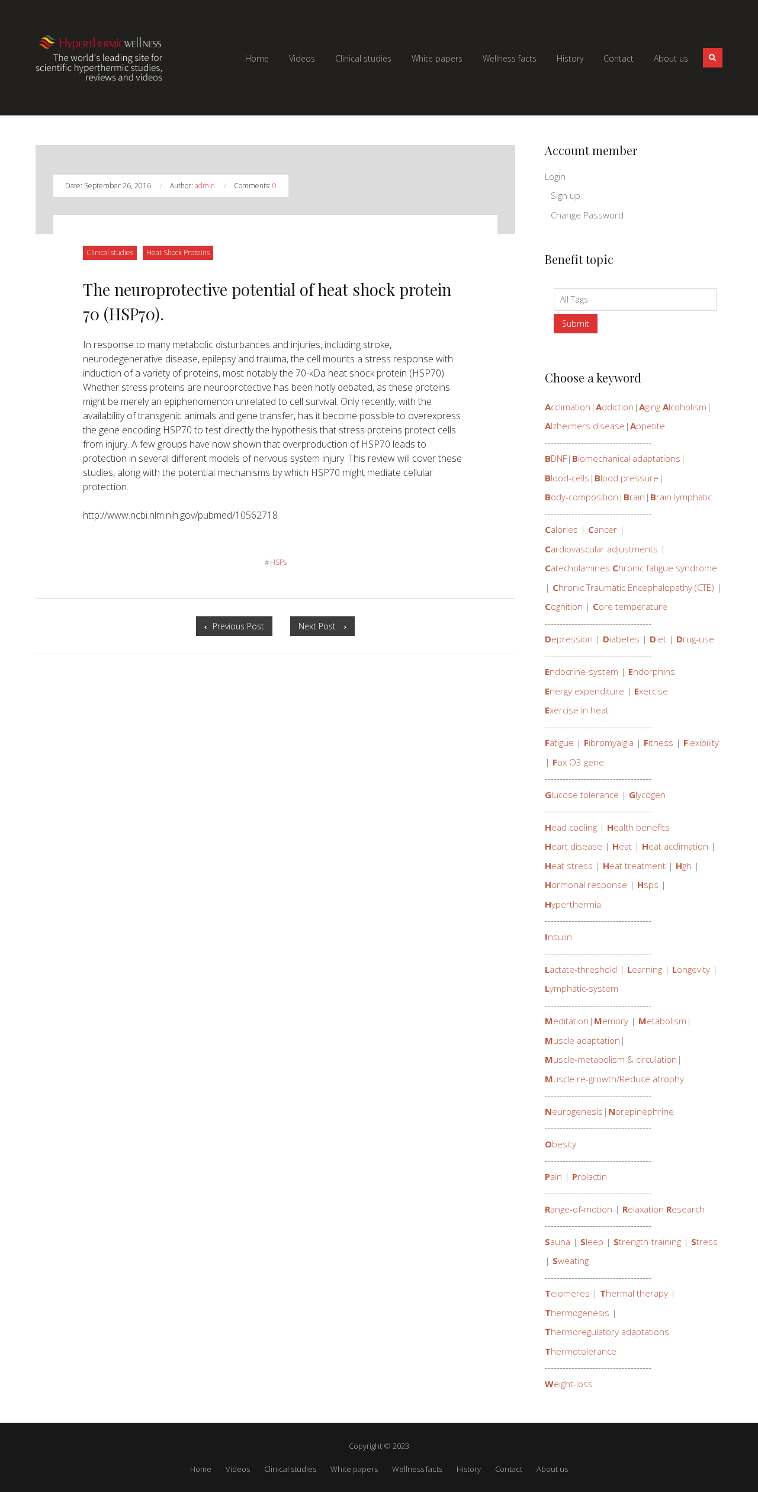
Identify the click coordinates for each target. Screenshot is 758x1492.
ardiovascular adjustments (601, 549)
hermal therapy (634, 1293)
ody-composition (581, 497)
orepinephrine (641, 1111)
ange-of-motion (578, 1209)
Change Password (587, 215)
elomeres (567, 1293)
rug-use (695, 639)
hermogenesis (577, 1313)
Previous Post (242, 628)
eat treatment (634, 866)
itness (658, 742)
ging (649, 407)
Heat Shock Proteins (178, 252)
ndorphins (651, 671)
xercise (651, 691)
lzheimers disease (585, 426)
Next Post (326, 628)
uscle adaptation (582, 1040)
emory (611, 1021)
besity (560, 1144)
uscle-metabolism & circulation (611, 1059)
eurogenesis (574, 1111)
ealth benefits (638, 827)
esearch (685, 1209)
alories (561, 529)
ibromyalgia (609, 742)
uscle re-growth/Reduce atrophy (614, 1079)
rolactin (589, 1176)
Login (555, 176)
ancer (602, 529)
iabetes (621, 639)
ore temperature (630, 606)
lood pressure (627, 478)
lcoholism (684, 407)
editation (567, 1021)
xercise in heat (577, 710)
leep (591, 1241)
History (469, 1469)
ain (553, 1176)
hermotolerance (580, 1351)
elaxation (643, 1209)
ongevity (691, 969)
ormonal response (586, 884)
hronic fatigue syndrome (664, 568)
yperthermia (573, 904)
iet (658, 639)
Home (200, 1469)
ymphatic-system (581, 988)
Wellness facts (417, 1469)
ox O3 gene (578, 762)
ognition (564, 606)
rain (634, 497)
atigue (559, 742)
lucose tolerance (582, 794)
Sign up (565, 195)
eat (622, 846)
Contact (508, 1469)
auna (557, 1241)
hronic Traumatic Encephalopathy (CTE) (633, 587)
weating (571, 1260)
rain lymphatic (681, 497)
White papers (354, 1469)
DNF (556, 458)
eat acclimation (675, 846)
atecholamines (577, 568)
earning (644, 969)
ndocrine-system (581, 671)
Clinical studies (109, 252)
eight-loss (569, 1384)
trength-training (647, 1241)
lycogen (647, 794)
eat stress (569, 866)
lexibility (701, 742)
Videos (238, 1469)
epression (569, 639)
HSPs (276, 562)
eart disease (573, 846)
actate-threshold (581, 969)
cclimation (567, 407)
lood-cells (567, 478)
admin (206, 186)
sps (648, 884)
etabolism (662, 1021)
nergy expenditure (584, 691)
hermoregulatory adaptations (607, 1331)
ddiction (615, 407)
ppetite (647, 426)
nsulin (558, 937)
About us (552, 1469)
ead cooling (571, 827)
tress (704, 1241)
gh (684, 866)
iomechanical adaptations (626, 458)
